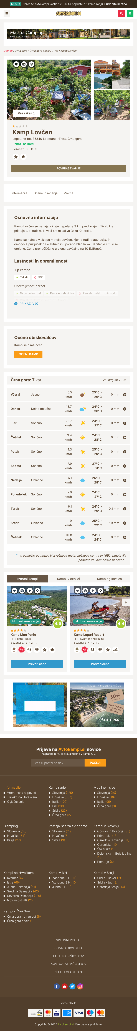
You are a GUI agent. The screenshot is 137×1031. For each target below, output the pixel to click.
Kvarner (16, 878)
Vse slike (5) (27, 113)
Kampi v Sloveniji (106, 826)
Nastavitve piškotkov (68, 964)
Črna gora (21, 50)
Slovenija (62, 793)
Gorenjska (107, 844)
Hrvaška (62, 797)
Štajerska (106, 849)
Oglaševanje (15, 801)
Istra (13, 882)
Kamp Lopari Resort (89, 635)
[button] (130, 13)
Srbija (59, 810)
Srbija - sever (109, 878)
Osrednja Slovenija (113, 840)
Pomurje (105, 862)
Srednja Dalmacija (23, 891)
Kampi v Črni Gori (17, 911)
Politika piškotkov (68, 956)
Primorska (107, 835)
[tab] (68, 394)
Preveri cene (37, 664)
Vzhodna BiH (64, 882)
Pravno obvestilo (68, 948)
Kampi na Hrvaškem (19, 873)
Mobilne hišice (104, 787)
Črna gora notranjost (24, 916)
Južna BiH (61, 887)
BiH (58, 806)
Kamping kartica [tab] (109, 579)
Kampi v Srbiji (104, 873)
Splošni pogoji (68, 940)
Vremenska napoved (21, 793)
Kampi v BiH (58, 873)
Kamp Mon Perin (23, 635)
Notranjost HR (20, 900)
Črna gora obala (40, 50)
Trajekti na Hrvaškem (22, 797)
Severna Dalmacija (24, 896)
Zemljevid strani (68, 972)
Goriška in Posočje (113, 831)
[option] (36, 629)
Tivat (55, 50)
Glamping (11, 826)
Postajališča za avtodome (68, 826)
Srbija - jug (107, 882)
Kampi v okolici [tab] (68, 579)
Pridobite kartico (115, 4)
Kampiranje (57, 787)
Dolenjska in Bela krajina (114, 855)
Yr (17, 555)
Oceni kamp (58, 624)
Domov (8, 50)
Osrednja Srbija (111, 887)
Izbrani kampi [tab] (27, 579)
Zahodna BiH (64, 878)
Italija (59, 801)
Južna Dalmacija (21, 887)
